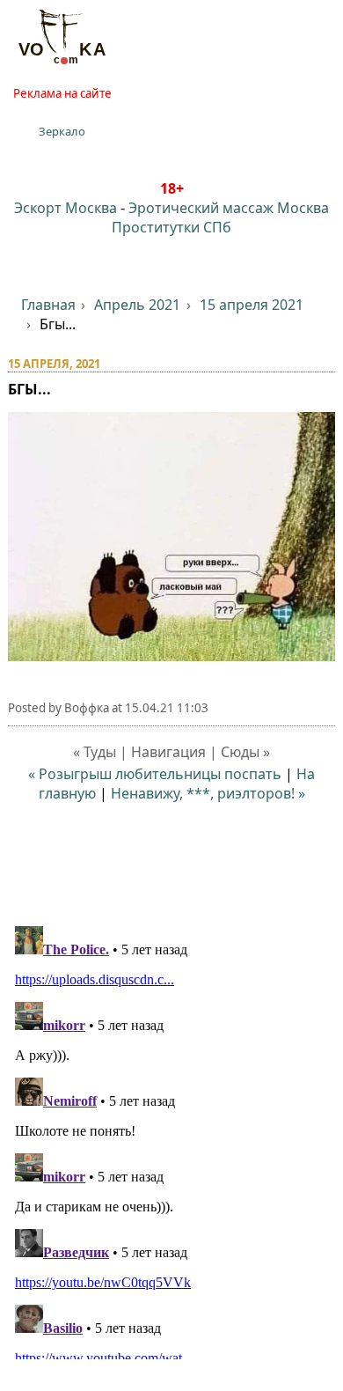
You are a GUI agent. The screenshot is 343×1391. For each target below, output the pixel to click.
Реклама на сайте (62, 93)
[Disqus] (172, 1139)
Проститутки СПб (171, 227)
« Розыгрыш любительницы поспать (154, 774)
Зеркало (62, 131)
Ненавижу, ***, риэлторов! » (208, 793)
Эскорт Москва (65, 207)
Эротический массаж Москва (228, 207)
